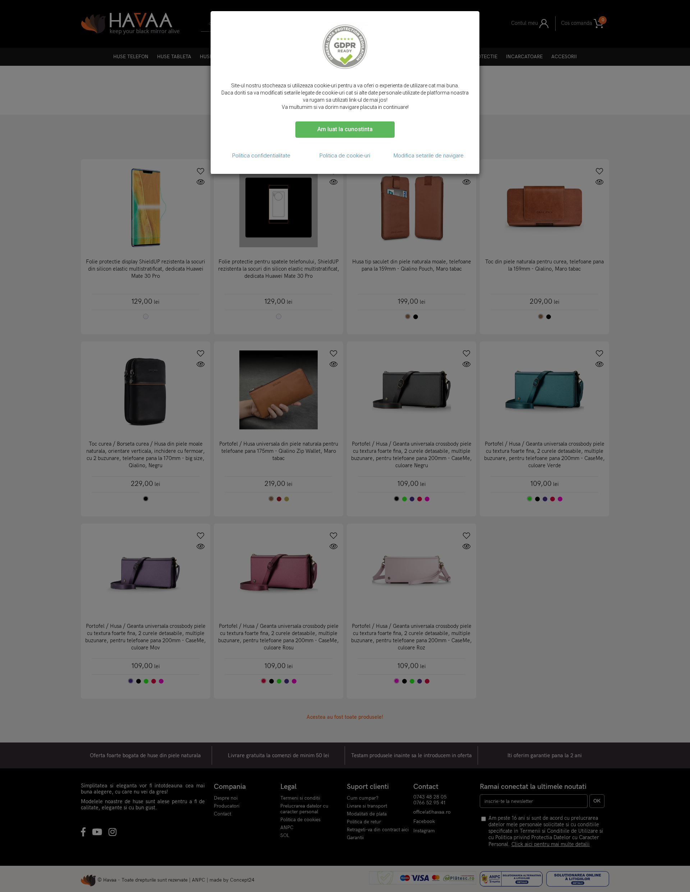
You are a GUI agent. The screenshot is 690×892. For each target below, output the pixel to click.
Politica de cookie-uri (344, 155)
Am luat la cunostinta (345, 129)
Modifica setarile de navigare (429, 155)
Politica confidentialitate (261, 155)
